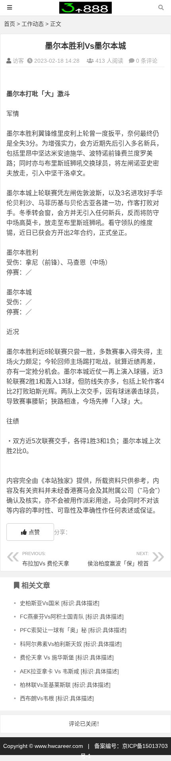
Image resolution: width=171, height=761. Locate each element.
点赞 (34, 532)
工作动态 (32, 24)
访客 (18, 61)
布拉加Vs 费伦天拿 (45, 559)
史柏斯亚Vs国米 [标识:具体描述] (59, 603)
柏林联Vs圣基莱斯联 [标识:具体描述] (65, 685)
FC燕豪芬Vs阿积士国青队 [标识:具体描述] (72, 616)
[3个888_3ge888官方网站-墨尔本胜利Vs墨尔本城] (85, 11)
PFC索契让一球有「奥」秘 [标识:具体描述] (73, 630)
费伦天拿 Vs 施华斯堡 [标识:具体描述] (67, 657)
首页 (9, 24)
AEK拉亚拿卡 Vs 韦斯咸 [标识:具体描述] (69, 671)
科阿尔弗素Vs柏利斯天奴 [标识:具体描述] (71, 644)
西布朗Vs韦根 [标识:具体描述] (57, 698)
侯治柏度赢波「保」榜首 (118, 559)
